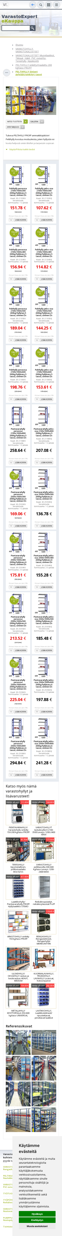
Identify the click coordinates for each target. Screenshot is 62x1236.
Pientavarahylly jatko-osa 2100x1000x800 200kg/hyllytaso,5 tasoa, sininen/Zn (44, 432)
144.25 (40, 292)
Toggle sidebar (6, 72)
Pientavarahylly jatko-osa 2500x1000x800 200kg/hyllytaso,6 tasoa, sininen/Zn (44, 744)
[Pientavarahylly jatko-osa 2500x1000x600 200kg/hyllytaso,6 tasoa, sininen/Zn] (44, 667)
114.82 (40, 233)
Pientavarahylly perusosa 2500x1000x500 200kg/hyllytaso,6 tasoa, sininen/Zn (18, 621)
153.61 (40, 353)
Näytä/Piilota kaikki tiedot (22, 149)
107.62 (40, 172)
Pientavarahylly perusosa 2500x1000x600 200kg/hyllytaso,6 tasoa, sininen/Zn (18, 684)
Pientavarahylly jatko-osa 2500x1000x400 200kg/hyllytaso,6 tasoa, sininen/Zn (44, 559)
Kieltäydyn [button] (37, 1220)
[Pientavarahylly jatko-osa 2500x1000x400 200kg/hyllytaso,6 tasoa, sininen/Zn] (44, 543)
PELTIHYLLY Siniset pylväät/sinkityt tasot (29, 73)
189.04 (14, 292)
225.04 (14, 663)
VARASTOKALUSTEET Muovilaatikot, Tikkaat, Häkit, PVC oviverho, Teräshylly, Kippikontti (35, 58)
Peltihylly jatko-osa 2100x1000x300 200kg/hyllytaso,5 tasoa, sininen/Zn (44, 192)
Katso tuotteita (14, 121)
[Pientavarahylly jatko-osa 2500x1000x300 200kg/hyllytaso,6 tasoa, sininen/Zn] (44, 479)
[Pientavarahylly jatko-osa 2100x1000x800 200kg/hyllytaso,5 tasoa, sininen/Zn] (44, 416)
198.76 (14, 353)
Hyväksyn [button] (37, 1213)
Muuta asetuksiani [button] (37, 1226)
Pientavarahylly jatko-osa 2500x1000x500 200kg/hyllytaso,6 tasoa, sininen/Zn (44, 620)
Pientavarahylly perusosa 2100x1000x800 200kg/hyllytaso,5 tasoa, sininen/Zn (18, 433)
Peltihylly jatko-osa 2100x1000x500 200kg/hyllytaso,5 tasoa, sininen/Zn (44, 312)
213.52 (14, 600)
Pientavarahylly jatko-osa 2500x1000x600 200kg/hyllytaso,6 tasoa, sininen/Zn (44, 683)
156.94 (14, 233)
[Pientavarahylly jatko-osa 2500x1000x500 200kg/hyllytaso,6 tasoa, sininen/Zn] (44, 604)
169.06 (14, 475)
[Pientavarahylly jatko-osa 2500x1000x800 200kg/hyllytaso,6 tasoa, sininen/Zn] (44, 728)
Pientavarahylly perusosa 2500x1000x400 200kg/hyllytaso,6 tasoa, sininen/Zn (18, 560)
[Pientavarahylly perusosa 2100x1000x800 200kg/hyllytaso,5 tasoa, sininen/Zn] (18, 416)
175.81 (14, 539)
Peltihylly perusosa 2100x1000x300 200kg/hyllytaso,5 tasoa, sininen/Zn (18, 192)
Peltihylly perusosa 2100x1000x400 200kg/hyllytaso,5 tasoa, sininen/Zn (18, 253)
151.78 (14, 172)
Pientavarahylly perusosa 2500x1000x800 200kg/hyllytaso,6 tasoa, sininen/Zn (18, 746)
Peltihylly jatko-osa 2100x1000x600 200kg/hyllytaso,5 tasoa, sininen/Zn (44, 373)
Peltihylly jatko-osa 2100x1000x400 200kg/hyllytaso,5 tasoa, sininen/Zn (44, 253)
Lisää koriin (20, 220)
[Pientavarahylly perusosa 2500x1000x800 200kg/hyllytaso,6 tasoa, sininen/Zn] (18, 728)
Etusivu (19, 45)
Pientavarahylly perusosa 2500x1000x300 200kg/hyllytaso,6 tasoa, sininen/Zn (18, 496)
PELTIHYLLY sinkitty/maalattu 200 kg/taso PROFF (34, 66)
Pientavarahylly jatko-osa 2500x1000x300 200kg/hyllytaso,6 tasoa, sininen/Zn (44, 495)
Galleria (34, 121)
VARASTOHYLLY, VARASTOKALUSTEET (27, 50)
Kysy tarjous (13, 127)
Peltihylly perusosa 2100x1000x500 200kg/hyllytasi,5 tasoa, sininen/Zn (18, 312)
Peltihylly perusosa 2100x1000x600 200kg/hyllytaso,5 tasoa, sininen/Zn (18, 373)
